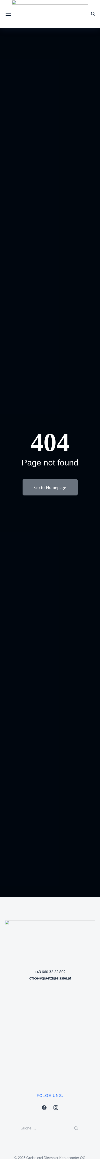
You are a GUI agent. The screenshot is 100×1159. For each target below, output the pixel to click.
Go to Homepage (50, 487)
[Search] (76, 1128)
